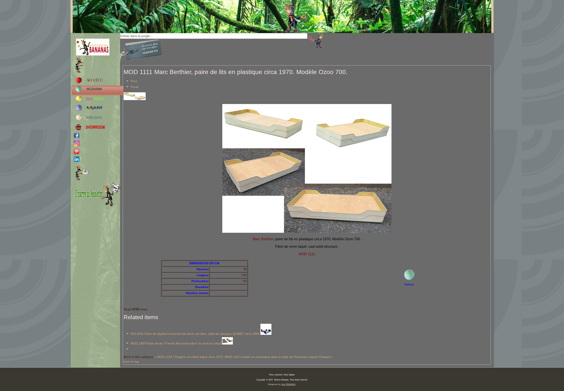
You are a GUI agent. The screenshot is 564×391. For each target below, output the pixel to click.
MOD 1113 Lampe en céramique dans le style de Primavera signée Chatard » (279, 357)
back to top (131, 361)
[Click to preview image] (135, 99)
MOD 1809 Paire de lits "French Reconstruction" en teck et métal (176, 343)
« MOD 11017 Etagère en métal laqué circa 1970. (189, 357)
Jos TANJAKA (288, 384)
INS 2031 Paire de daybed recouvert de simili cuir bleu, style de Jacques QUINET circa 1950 (195, 333)
